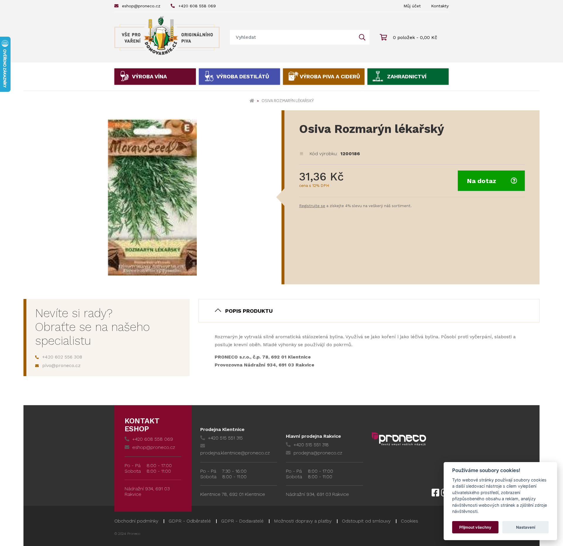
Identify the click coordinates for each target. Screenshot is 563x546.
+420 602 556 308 (62, 357)
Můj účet (412, 6)
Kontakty (440, 6)
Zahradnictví (406, 76)
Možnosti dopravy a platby (303, 521)
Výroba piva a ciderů (330, 76)
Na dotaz (481, 181)
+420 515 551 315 (225, 438)
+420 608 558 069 (197, 6)
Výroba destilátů (242, 76)
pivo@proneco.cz (61, 365)
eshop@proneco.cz (141, 6)
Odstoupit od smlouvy (366, 521)
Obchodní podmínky (136, 521)
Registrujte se (312, 206)
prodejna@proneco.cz (318, 453)
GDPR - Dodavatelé (242, 521)
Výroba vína (149, 76)
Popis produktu (249, 311)
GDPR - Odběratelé (190, 521)
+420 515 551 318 (311, 444)
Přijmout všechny (475, 527)
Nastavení (525, 527)
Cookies (409, 521)
